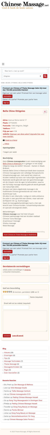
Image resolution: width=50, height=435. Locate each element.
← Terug (6, 144)
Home (3, 82)
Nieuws (7, 352)
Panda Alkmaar (17, 410)
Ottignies (14, 82)
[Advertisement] (25, 36)
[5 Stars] (11, 292)
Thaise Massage (10, 364)
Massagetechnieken (12, 367)
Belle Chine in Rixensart (12, 163)
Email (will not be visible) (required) (17, 303)
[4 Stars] (9, 292)
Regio (6, 370)
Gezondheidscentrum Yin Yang (23, 416)
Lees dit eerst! (17, 336)
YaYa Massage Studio (19, 388)
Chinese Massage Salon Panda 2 (22, 419)
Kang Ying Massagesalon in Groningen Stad (25, 400)
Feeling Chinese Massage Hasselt (25, 397)
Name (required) (36, 297)
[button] (3, 64)
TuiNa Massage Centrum (21, 391)
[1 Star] (4, 292)
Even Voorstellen (10, 373)
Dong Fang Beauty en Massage (25, 407)
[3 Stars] (7, 292)
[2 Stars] (6, 292)
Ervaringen (8, 355)
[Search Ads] (45, 76)
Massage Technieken (12, 361)
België (8, 82)
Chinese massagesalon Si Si (19, 394)
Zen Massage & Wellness (23, 385)
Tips (5, 358)
